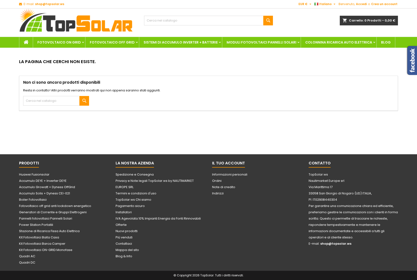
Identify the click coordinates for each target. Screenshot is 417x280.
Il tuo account (228, 163)
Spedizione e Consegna (135, 174)
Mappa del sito (127, 250)
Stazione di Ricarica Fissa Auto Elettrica (49, 231)
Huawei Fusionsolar (34, 174)
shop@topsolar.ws (49, 4)
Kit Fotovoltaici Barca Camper (42, 243)
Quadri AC (27, 256)
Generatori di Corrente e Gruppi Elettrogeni (53, 212)
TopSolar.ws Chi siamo (133, 199)
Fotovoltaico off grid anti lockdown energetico (55, 206)
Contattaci (124, 243)
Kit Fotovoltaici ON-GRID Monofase (45, 250)
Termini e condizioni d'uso (136, 193)
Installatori (124, 212)
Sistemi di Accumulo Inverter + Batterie (181, 42)
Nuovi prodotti (127, 231)
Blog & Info (124, 256)
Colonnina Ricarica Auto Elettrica (338, 42)
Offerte (121, 224)
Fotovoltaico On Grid (59, 42)
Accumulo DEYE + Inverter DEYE (43, 180)
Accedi (361, 4)
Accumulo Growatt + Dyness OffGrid (47, 187)
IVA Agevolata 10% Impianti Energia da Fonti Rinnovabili (158, 218)
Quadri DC (27, 262)
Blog (386, 42)
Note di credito (223, 187)
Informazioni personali (229, 174)
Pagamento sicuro (130, 206)
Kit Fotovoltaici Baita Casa (39, 237)
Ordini (217, 180)
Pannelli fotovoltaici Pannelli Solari (45, 218)
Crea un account (384, 4)
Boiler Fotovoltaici (33, 199)
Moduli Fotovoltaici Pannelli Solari (261, 42)
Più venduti (124, 237)
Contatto (320, 163)
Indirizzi (218, 193)
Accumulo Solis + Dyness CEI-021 (44, 193)
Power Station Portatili (36, 224)
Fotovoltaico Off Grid (112, 42)
